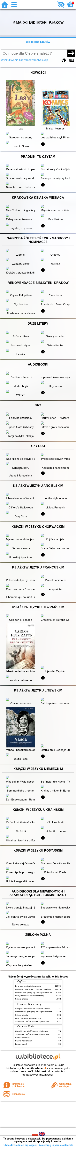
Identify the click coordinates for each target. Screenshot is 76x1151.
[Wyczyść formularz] (64, 60)
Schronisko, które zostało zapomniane (32, 1021)
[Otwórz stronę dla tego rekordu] (21, 103)
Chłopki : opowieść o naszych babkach (32, 1009)
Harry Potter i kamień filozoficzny (29, 996)
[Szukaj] (71, 53)
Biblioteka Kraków (38, 41)
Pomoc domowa (22, 1038)
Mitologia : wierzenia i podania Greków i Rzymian (37, 989)
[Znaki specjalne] (72, 60)
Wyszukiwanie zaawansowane (19, 59)
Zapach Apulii (21, 1044)
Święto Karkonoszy (23, 1041)
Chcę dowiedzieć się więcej (20, 1145)
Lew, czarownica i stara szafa (28, 986)
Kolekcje (43, 59)
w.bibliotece (36, 1068)
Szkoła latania (21, 999)
